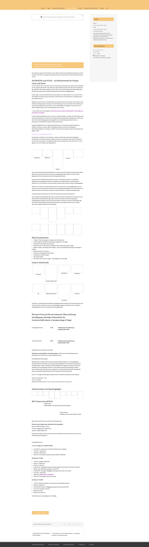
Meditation (96, 38)
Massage (101, 36)
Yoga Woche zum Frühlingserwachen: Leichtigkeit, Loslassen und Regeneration (65, 534)
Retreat (111, 38)
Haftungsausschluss (68, 544)
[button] (107, 8)
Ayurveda (95, 33)
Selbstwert (101, 39)
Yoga (105, 39)
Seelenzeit (95, 39)
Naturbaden (102, 38)
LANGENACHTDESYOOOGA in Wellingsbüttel (41, 534)
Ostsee (107, 38)
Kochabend (96, 36)
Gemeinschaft (103, 35)
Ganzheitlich (96, 35)
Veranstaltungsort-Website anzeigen (102, 57)
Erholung (107, 33)
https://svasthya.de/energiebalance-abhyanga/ (59, 381)
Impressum (82, 544)
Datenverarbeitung (53, 544)
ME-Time (106, 36)
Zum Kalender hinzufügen (40, 512)
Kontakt (91, 544)
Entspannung (101, 33)
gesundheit (109, 35)
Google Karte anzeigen (99, 55)
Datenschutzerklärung (38, 544)
